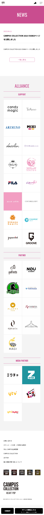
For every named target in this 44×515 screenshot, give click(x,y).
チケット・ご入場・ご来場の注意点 (15, 445)
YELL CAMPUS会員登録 (11, 449)
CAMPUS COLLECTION (11, 453)
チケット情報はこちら (29, 511)
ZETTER (6, 457)
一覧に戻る (22, 59)
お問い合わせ (8, 441)
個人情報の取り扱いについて (13, 462)
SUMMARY (7, 511)
